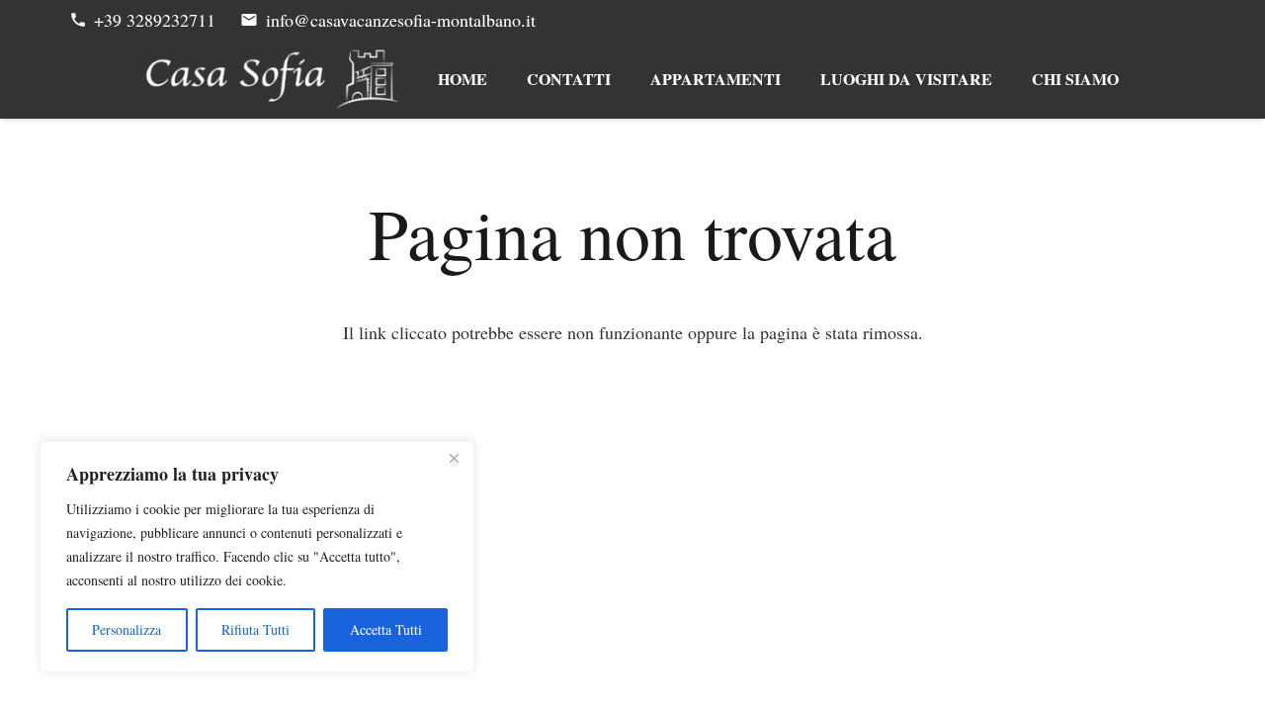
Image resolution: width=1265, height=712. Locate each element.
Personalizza (126, 629)
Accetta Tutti (386, 629)
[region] (257, 556)
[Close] (453, 458)
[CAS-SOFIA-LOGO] (272, 79)
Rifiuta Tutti (255, 629)
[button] (794, 79)
